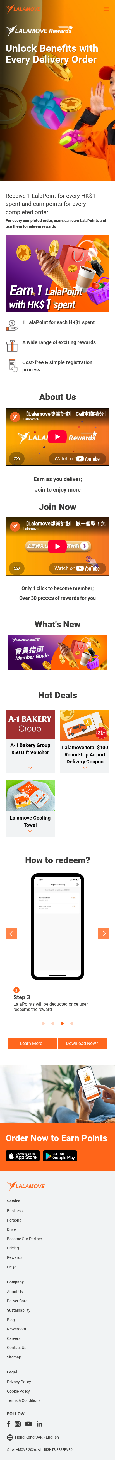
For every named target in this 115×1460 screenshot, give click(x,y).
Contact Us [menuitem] (16, 1347)
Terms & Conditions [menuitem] (23, 1400)
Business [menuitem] (15, 1211)
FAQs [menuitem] (11, 1267)
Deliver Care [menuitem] (17, 1301)
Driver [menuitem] (12, 1229)
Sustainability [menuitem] (18, 1310)
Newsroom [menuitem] (16, 1329)
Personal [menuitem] (14, 1220)
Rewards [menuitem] (14, 1257)
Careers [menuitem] (13, 1338)
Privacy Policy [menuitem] (19, 1382)
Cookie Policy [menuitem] (18, 1391)
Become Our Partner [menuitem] (24, 1239)
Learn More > (32, 1043)
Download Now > (82, 1043)
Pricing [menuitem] (13, 1248)
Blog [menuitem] (11, 1320)
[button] (11, 933)
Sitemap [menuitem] (14, 1357)
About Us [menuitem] (15, 1291)
